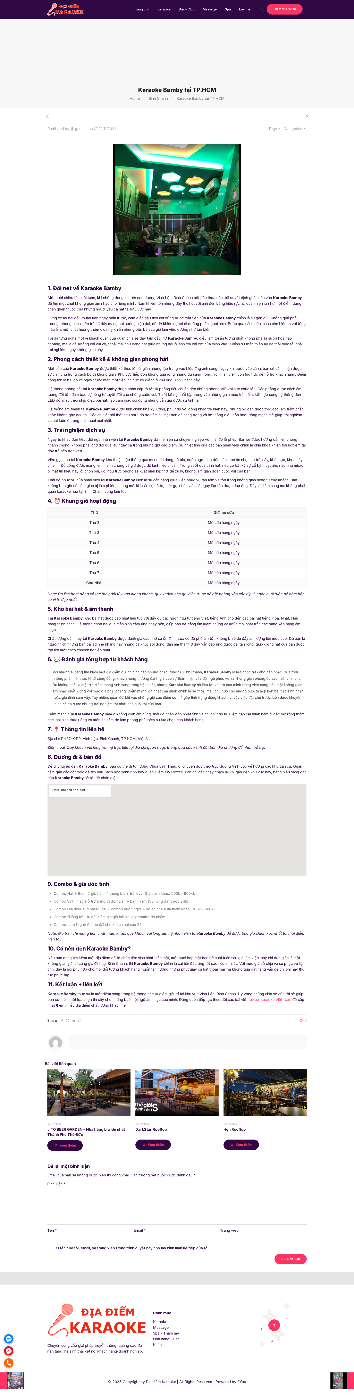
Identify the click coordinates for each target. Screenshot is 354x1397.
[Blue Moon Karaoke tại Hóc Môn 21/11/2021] (342, 1380)
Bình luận (56, 1184)
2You (241, 1382)
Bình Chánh (158, 98)
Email (140, 1230)
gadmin (81, 129)
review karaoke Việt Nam (269, 999)
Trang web (229, 1230)
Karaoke (160, 1322)
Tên (52, 1230)
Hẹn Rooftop (235, 1129)
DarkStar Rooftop (151, 1129)
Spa (156, 1333)
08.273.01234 (284, 9)
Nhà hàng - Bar (166, 1339)
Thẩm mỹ (171, 1333)
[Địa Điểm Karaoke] (65, 9)
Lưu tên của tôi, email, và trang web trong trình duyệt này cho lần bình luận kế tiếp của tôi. (130, 1248)
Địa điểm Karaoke (161, 1382)
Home (134, 98)
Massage (161, 1327)
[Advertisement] (177, 55)
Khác (157, 1345)
